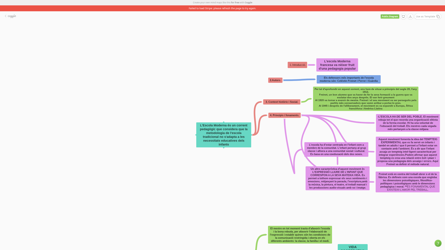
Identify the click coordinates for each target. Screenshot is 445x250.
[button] (438, 243)
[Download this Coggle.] (410, 16)
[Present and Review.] (403, 16)
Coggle (248, 2)
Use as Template (425, 16)
